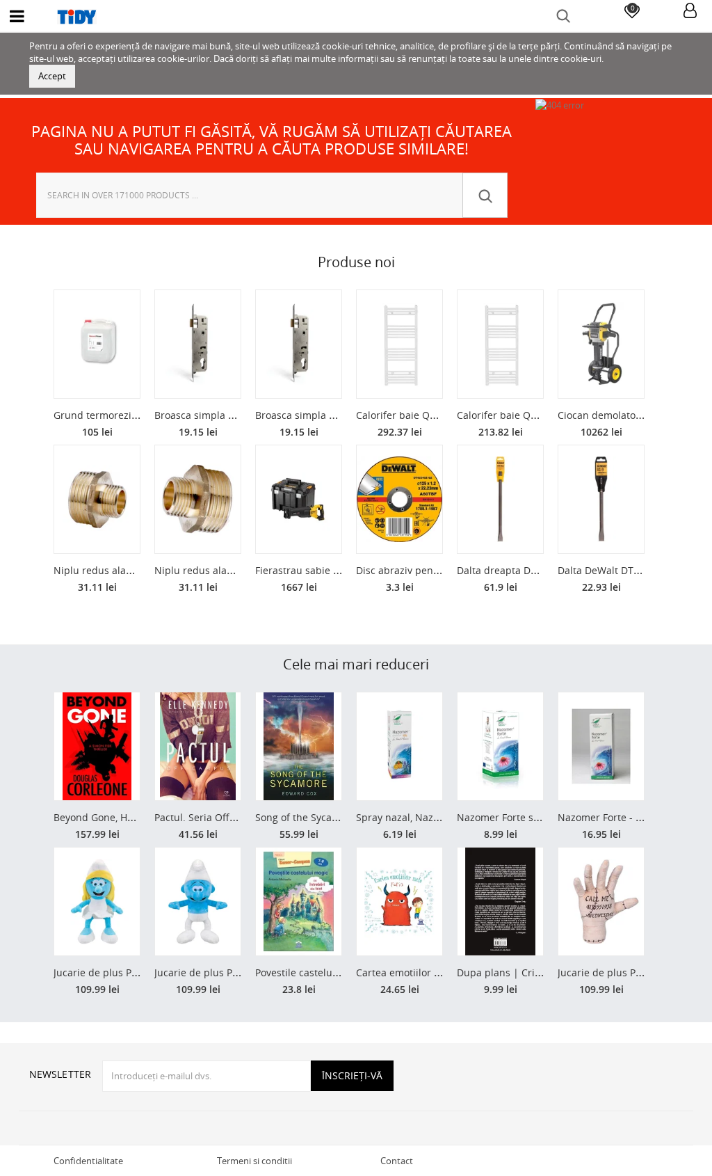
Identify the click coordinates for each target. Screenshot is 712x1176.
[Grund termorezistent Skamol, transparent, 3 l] (97, 344)
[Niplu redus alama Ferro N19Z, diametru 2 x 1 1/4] (197, 499)
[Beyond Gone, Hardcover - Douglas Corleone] (97, 746)
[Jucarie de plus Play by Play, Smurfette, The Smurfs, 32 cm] (97, 901)
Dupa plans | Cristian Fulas (521, 972)
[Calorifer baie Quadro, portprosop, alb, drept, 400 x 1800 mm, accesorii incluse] (399, 344)
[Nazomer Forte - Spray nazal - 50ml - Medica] (601, 746)
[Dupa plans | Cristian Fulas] (500, 901)
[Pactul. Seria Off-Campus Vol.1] (197, 746)
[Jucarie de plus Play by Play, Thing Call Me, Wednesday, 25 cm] (601, 901)
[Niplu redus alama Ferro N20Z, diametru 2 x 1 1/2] (97, 499)
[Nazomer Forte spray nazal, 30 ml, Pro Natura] (500, 746)
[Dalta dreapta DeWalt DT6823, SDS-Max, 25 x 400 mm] (500, 499)
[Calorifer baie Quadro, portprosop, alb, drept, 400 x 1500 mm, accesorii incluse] (500, 344)
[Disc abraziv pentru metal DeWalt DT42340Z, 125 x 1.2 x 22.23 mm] (399, 499)
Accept (52, 76)
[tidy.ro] (356, 16)
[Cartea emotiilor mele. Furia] (399, 901)
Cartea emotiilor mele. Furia (421, 972)
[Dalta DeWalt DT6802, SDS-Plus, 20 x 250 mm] (601, 499)
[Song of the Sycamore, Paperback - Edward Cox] (298, 746)
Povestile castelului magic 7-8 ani (332, 972)
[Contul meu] (690, 11)
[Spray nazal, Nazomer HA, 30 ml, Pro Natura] (399, 746)
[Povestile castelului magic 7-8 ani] (298, 901)
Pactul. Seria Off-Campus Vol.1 (225, 817)
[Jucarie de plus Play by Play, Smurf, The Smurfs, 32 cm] (197, 901)
